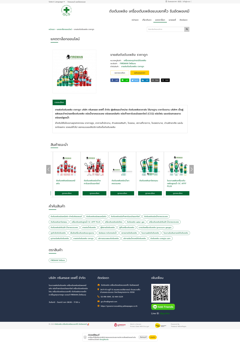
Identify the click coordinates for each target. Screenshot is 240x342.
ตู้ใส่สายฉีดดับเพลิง (107, 227)
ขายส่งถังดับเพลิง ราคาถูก (132, 66)
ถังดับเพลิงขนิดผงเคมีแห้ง (96, 216)
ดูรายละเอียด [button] (64, 193)
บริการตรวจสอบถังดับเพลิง (108, 238)
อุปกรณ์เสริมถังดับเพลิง (60, 238)
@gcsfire (165, 313)
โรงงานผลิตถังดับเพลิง (150, 233)
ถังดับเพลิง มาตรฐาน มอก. (160, 238)
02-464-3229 (117, 296)
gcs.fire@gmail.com (109, 301)
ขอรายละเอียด (119, 73)
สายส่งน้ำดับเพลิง (89, 227)
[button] (114, 80)
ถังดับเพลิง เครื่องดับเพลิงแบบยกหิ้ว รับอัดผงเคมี (70, 324)
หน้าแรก (52, 29)
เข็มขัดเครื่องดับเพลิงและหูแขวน (82, 233)
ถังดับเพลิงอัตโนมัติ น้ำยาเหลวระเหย (64, 227)
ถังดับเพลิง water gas (135, 222)
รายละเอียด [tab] (59, 102)
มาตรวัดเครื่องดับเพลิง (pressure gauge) (155, 227)
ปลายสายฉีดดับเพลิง (129, 233)
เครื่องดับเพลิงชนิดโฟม (113, 222)
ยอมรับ (152, 337)
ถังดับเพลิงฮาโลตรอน (59, 222)
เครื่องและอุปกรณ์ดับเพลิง (135, 60)
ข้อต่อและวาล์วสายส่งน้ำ (108, 233)
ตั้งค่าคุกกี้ (143, 337)
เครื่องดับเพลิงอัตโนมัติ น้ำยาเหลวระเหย (164, 222)
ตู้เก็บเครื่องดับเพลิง (126, 227)
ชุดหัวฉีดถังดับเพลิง (58, 233)
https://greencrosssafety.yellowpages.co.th (119, 306)
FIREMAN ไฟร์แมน (128, 63)
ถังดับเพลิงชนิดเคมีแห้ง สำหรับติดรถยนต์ (66, 216)
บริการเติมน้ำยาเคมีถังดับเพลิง (134, 238)
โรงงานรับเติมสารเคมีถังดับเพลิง (176, 233)
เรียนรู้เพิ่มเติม (104, 339)
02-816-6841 (106, 296)
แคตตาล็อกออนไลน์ (64, 29)
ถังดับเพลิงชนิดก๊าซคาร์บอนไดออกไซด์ (125, 216)
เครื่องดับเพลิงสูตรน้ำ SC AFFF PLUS (86, 222)
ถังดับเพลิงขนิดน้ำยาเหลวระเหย (156, 216)
